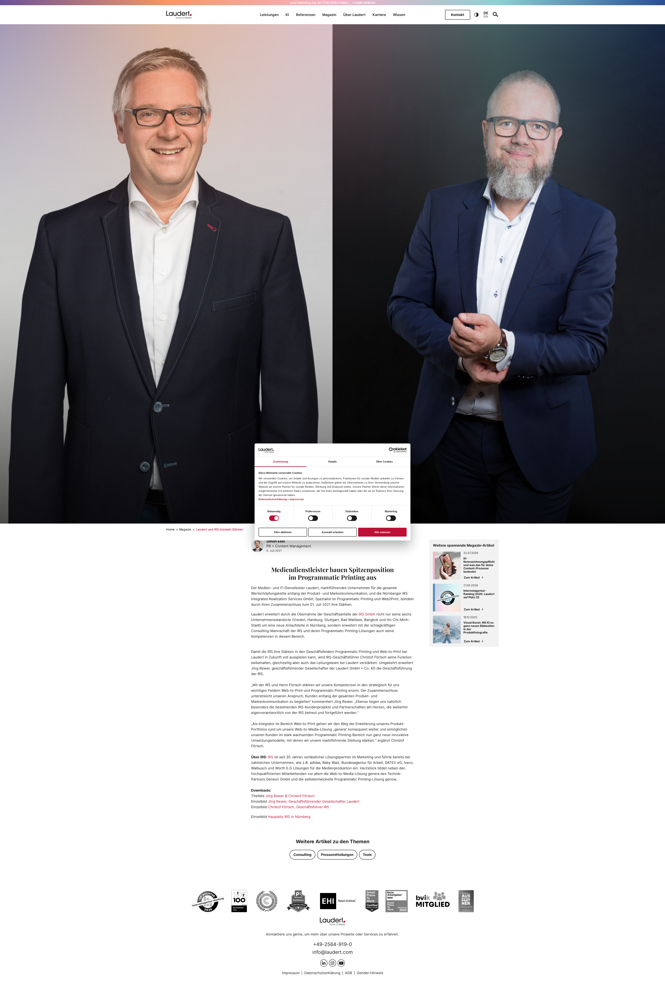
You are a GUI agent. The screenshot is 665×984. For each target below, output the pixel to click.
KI (287, 15)
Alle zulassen (382, 532)
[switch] (313, 518)
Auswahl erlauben (332, 532)
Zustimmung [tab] (280, 461)
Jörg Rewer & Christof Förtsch (290, 796)
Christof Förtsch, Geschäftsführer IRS (298, 807)
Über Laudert (354, 15)
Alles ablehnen (283, 532)
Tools (367, 855)
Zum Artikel (472, 577)
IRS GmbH (367, 614)
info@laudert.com (332, 952)
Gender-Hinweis (370, 973)
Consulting (302, 855)
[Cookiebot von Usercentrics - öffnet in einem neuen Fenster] (391, 450)
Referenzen (305, 15)
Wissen (399, 15)
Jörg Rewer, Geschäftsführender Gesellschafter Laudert (313, 801)
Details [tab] (332, 461)
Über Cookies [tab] (384, 461)
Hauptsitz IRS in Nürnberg (289, 817)
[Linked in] (323, 963)
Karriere (379, 15)
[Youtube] (341, 963)
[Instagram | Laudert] (332, 963)
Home (170, 529)
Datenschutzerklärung (273, 499)
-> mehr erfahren (363, 2)
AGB (348, 973)
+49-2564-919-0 (332, 944)
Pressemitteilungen (337, 855)
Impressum (297, 499)
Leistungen (269, 15)
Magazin (329, 15)
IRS (270, 757)
